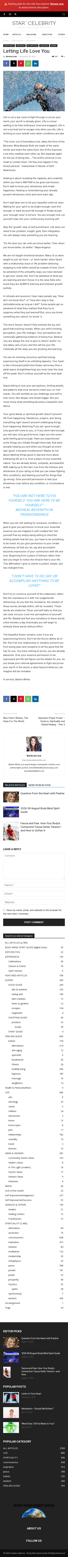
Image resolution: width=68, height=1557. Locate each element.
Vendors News (15, 1176)
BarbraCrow (11, 56)
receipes (16, 1008)
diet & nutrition (19, 989)
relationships (14, 1134)
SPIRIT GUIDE (15, 1031)
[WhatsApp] (28, 63)
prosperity (13, 1279)
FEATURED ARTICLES (16, 975)
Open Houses (15, 970)
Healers (12, 1209)
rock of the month (14, 1190)
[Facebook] (4, 14)
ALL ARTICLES (32, 45)
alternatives (18, 1045)
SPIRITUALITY (17, 40)
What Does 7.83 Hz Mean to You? (38, 1423)
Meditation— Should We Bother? (37, 1408)
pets (10, 1129)
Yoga (7, 1307)
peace (11, 1265)
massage (16, 1078)
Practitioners (14, 1218)
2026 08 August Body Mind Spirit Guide (41, 1353)
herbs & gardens (20, 1003)
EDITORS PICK (12, 952)
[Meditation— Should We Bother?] (11, 1412)
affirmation (31, 40)
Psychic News (15, 1171)
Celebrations (14, 961)
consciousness (15, 1237)
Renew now (57, 3)
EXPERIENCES (12, 956)
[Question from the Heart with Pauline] (11, 797)
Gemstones (14, 1115)
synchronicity (15, 1293)
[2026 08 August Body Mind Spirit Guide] (11, 812)
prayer (11, 1274)
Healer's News (15, 1162)
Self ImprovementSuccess (18, 1200)
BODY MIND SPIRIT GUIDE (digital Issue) (26, 947)
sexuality (12, 1139)
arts (10, 1097)
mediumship (14, 1256)
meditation (13, 1251)
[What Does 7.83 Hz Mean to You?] (11, 1427)
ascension (13, 1232)
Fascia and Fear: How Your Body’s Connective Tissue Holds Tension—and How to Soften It (41, 827)
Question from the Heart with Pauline (42, 793)
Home (6, 40)
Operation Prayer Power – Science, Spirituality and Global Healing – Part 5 (51, 721)
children (12, 1111)
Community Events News (21, 1157)
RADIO (8, 1186)
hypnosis (16, 1073)
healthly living (18, 1069)
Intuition (12, 1246)
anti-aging (17, 1050)
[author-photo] (34, 751)
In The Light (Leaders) (19, 1167)
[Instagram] (10, 14)
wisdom (53, 45)
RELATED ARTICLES (15, 785)
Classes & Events (17, 966)
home (11, 1120)
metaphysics (14, 1260)
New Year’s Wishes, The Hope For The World (15, 720)
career (11, 1106)
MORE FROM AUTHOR (40, 785)
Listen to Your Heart (31, 1393)
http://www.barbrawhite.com (34, 760)
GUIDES (9, 980)
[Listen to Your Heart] (11, 1397)
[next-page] (10, 838)
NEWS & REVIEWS (14, 1153)
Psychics (12, 1284)
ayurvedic (16, 1054)
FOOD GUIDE (15, 984)
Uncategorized (12, 1303)
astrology (13, 1101)
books (18, 1026)
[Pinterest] (21, 63)
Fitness (15, 1064)
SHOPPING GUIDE (17, 1017)
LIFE (7, 1092)
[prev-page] (5, 838)
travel (11, 1143)
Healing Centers (16, 1214)
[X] (15, 14)
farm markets (19, 998)
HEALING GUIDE (13, 1036)
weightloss (17, 1083)
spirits (15, 1288)
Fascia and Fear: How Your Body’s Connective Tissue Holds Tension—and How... (41, 1371)
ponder (12, 1270)
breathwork (17, 1059)
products (16, 1022)
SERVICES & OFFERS (15, 1204)
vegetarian (17, 1012)
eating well (17, 994)
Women (12, 1148)
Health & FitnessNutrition (18, 1087)
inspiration (44, 45)
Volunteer (13, 1181)
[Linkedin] (35, 63)
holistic (11, 1040)
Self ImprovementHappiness (19, 1195)
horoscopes (14, 1125)
